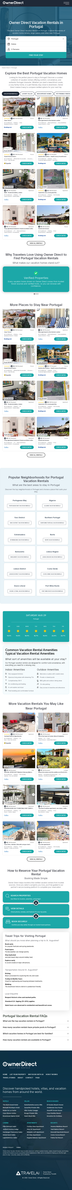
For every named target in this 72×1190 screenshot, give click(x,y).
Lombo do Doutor (13, 848)
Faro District (41, 812)
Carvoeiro (48, 848)
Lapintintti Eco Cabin (10, 1138)
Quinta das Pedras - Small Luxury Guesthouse (52, 156)
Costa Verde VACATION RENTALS (52, 574)
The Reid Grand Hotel (10, 1105)
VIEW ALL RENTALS (36, 243)
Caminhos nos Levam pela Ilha (47, 192)
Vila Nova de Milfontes (49, 776)
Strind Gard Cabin (9, 1135)
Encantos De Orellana (54, 1116)
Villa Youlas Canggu (31, 1110)
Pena (48, 124)
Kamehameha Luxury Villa (33, 1105)
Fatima (16, 124)
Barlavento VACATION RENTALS (19, 557)
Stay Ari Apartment (33, 1129)
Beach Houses (52, 1101)
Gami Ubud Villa (29, 1116)
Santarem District (8, 124)
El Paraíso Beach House (55, 1105)
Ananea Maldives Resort (59, 1126)
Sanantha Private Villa (31, 1108)
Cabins (5, 1123)
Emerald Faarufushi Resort (60, 1132)
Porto (5, 160)
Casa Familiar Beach (54, 1113)
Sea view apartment (44, 844)
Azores (40, 196)
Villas (26, 1101)
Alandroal (48, 232)
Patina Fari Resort (57, 1138)
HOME (5, 1074)
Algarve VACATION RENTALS (52, 505)
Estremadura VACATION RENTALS (19, 540)
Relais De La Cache (9, 1110)
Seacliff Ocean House (54, 1110)
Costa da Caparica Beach (44, 160)
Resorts (54, 1123)
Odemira (40, 776)
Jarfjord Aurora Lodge (10, 1129)
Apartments (32, 1123)
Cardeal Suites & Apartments (13, 736)
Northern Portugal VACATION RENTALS (52, 522)
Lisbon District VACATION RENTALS (19, 574)
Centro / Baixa (12, 812)
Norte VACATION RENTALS (52, 540)
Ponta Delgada (47, 196)
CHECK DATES (27, 127)
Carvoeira (54, 160)
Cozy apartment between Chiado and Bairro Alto (18, 228)
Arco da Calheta (13, 776)
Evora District (41, 232)
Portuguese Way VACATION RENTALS (19, 505)
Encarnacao (16, 232)
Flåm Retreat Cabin (9, 1126)
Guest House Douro (10, 156)
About (20, 1078)
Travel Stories (9, 1078)
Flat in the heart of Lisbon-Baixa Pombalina (51, 736)
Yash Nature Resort (57, 1129)
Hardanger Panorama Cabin (12, 1132)
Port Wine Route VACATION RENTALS (52, 591)
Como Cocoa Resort (58, 1135)
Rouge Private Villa (31, 1113)
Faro (5, 740)
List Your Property (18, 1074)
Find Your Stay (36, 55)
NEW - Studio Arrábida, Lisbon (13, 192)
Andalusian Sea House (55, 1108)
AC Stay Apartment (33, 1135)
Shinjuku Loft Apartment (35, 1132)
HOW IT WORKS (52, 1074)
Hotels (6, 1101)
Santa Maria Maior (51, 740)
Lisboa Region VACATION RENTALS (52, 557)
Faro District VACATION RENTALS (19, 522)
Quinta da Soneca (43, 228)
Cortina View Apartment (35, 1126)
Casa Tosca (7, 120)
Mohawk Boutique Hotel (11, 1108)
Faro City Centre (12, 740)
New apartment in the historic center (49, 120)
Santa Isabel (16, 196)
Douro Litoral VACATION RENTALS (20, 591)
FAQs (37, 1078)
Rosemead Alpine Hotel (11, 1116)
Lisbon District (42, 124)
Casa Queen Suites (9, 1113)
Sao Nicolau (11, 160)
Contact (29, 1078)
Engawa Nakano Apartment (36, 1138)
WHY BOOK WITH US (36, 1074)
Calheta (6, 776)
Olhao (47, 812)
